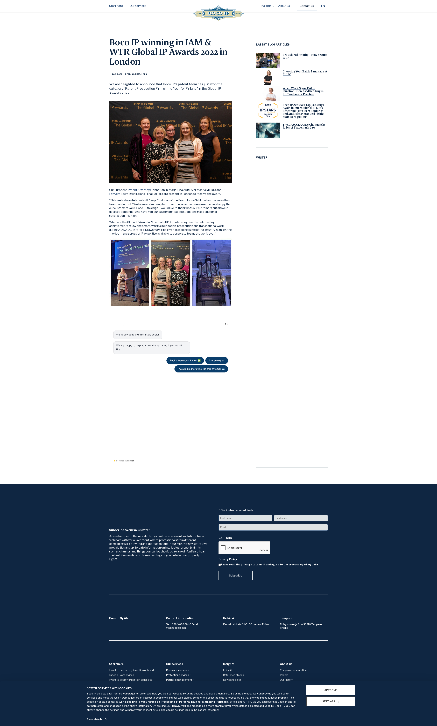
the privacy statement (250, 564)
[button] (117, 6)
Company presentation (293, 670)
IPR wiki (227, 670)
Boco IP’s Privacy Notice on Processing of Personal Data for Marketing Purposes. (177, 701)
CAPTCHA (225, 538)
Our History (286, 679)
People (284, 675)
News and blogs (232, 679)
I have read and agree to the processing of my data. (270, 564)
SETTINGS (328, 701)
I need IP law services (121, 675)
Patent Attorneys (139, 190)
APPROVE (330, 690)
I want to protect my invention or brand (131, 670)
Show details (94, 719)
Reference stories (233, 675)
